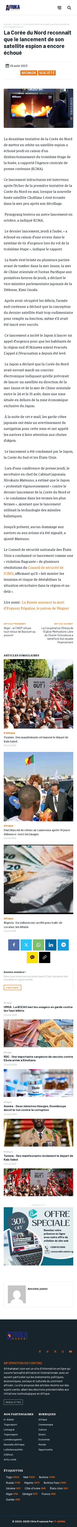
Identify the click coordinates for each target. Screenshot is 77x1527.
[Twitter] (26, 945)
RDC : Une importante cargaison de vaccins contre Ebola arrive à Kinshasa (38, 1058)
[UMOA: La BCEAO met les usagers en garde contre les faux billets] (38, 1033)
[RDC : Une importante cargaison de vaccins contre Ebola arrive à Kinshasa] (38, 1083)
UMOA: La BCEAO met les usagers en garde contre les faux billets (38, 1008)
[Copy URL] (44, 957)
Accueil (7, 24)
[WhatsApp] (38, 945)
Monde (16, 24)
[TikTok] (47, 1352)
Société (47, 72)
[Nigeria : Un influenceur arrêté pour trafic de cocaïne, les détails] (38, 879)
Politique (8, 1151)
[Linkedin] (50, 945)
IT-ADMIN (59, 1521)
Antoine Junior (38, 1288)
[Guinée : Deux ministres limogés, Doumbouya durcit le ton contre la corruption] (38, 1133)
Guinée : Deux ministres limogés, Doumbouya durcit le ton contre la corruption (35, 1107)
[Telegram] (63, 945)
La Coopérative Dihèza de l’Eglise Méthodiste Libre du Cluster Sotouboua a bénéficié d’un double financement (57, 635)
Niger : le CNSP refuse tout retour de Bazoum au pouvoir (20, 631)
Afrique (7, 1002)
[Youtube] (70, 1352)
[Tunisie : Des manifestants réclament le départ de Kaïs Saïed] (38, 1182)
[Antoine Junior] (17, 1294)
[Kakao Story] (32, 957)
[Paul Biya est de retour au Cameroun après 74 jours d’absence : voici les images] (38, 786)
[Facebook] (13, 945)
